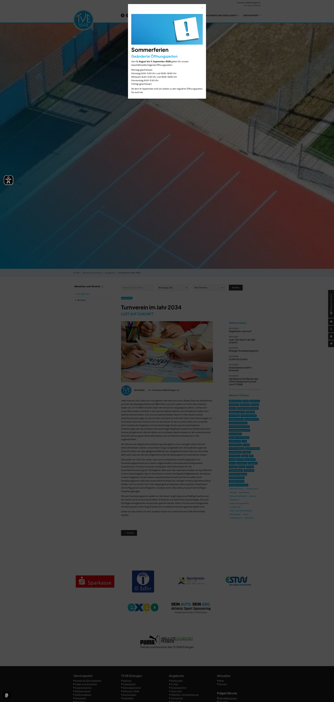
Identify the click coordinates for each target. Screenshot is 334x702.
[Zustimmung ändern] (6, 695)
